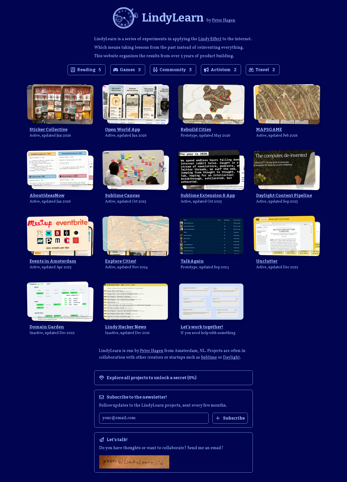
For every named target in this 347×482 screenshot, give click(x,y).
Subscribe (234, 418)
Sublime (209, 357)
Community (176, 69)
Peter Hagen (223, 20)
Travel (265, 69)
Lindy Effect (209, 39)
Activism (224, 69)
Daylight (231, 357)
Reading (89, 69)
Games (130, 69)
